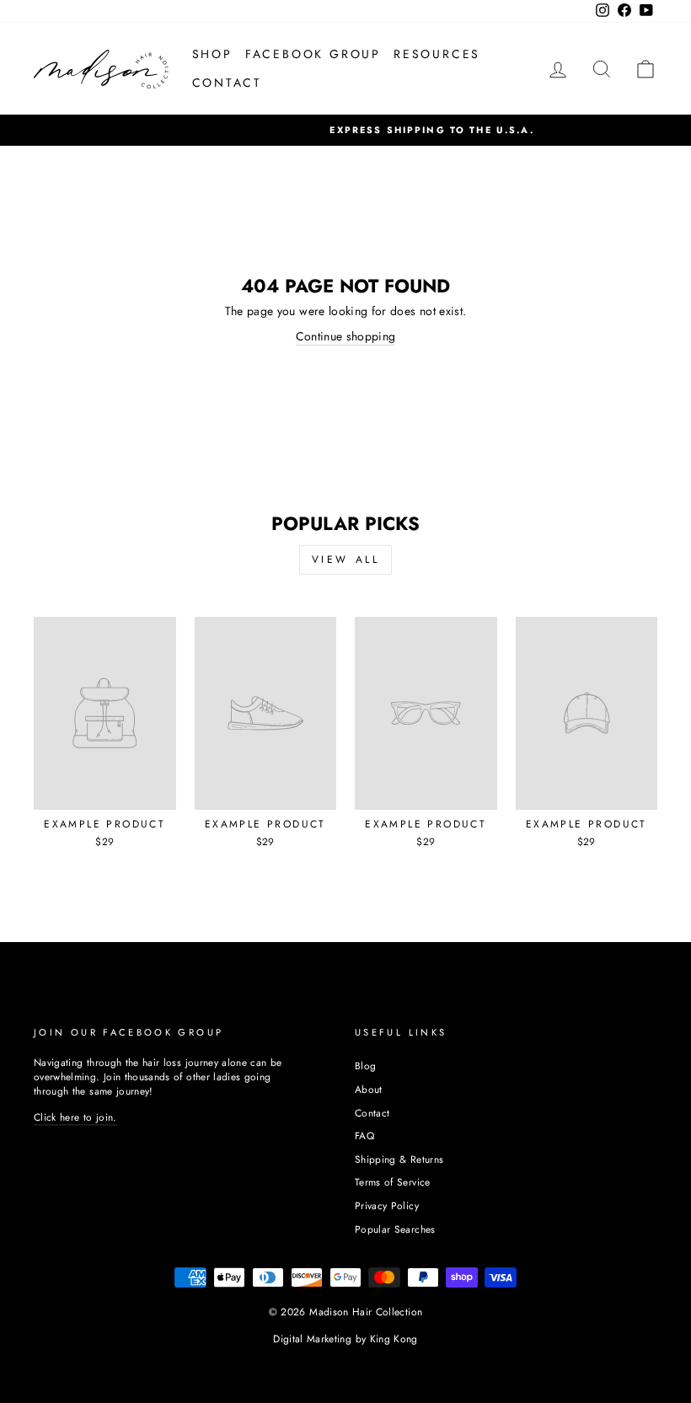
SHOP (212, 54)
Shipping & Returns (399, 1159)
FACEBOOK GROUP (313, 54)
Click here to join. (75, 1117)
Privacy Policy (387, 1205)
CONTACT (227, 82)
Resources (437, 54)
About (369, 1089)
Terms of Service (393, 1182)
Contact (372, 1113)
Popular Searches (395, 1229)
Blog (365, 1065)
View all (346, 559)
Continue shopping (346, 337)
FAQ (364, 1135)
